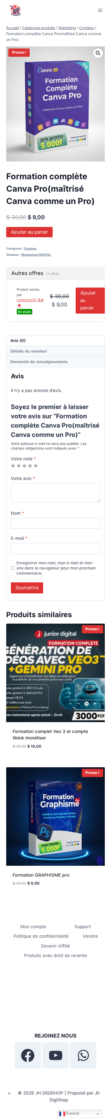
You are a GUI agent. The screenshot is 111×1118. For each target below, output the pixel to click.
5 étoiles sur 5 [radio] (36, 465)
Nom (17, 513)
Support (82, 926)
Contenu (30, 248)
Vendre (90, 936)
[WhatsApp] (83, 1055)
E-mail (19, 538)
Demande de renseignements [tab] (39, 361)
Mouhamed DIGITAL (36, 255)
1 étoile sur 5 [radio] (13, 465)
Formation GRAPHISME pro (41, 875)
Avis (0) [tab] (18, 340)
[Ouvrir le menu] (100, 10)
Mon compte (33, 926)
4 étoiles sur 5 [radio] (30, 465)
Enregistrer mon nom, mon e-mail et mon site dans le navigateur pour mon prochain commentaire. (56, 568)
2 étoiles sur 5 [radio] (19, 465)
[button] (98, 53)
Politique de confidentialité (41, 936)
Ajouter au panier (29, 232)
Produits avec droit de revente (55, 955)
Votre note (23, 458)
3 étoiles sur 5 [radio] (24, 465)
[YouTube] (55, 1055)
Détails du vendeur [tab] (28, 351)
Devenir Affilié (55, 946)
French (72, 1113)
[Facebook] (28, 1055)
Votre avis (23, 478)
